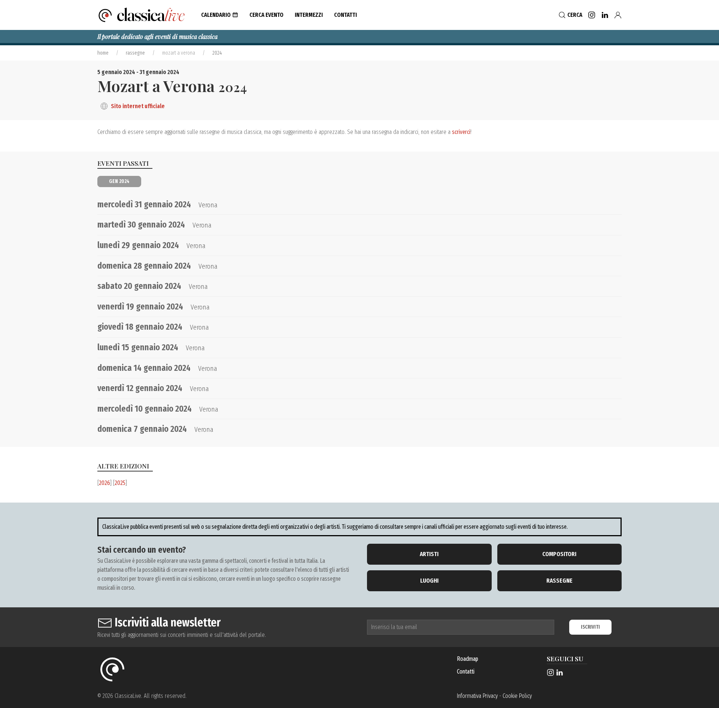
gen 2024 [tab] (119, 181)
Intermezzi (309, 14)
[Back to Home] (141, 15)
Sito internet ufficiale (138, 106)
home (103, 53)
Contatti (465, 671)
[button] (219, 15)
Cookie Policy (517, 695)
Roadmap (467, 658)
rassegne (135, 53)
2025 (120, 482)
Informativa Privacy (477, 695)
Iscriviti (590, 627)
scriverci (461, 131)
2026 (104, 482)
